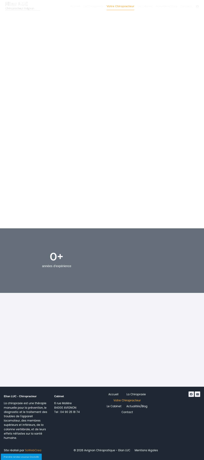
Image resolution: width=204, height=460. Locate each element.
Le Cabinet (144, 6)
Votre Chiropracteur (120, 6)
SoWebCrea (33, 450)
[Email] (197, 394)
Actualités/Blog (166, 6)
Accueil (75, 6)
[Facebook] (197, 6)
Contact (186, 6)
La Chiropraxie (93, 6)
